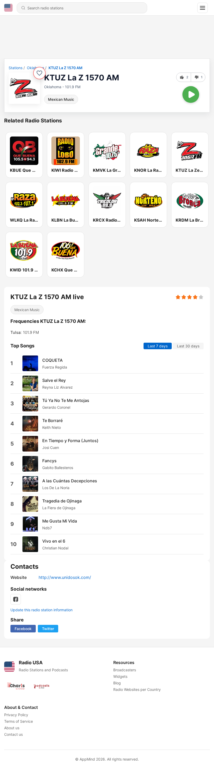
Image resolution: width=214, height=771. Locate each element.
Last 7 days (158, 346)
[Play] (190, 94)
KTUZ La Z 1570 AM (65, 68)
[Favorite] (39, 73)
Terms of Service (18, 721)
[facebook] (15, 599)
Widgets (120, 676)
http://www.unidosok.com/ (65, 577)
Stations (15, 68)
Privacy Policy (16, 715)
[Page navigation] (202, 8)
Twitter (48, 628)
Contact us (13, 734)
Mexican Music (61, 99)
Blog (117, 683)
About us (11, 728)
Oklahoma (35, 68)
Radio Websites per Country (137, 689)
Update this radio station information (41, 610)
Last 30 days (188, 346)
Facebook (23, 628)
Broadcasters (124, 670)
